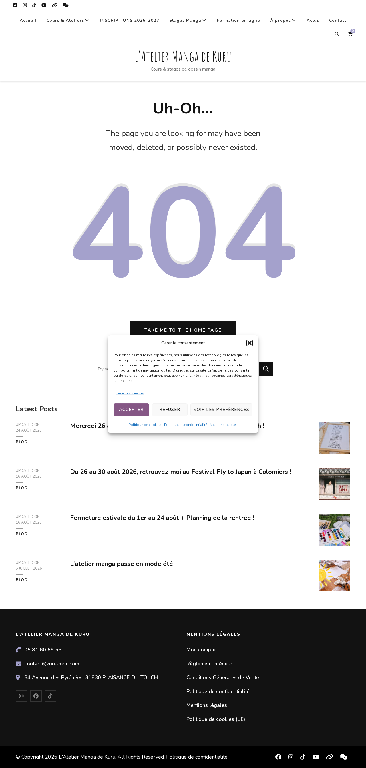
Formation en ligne (238, 20)
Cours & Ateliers (65, 20)
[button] (249, 343)
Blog (21, 442)
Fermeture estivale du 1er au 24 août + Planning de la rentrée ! (162, 518)
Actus (313, 20)
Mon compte (201, 649)
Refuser (169, 409)
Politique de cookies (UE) (215, 719)
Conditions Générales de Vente (222, 677)
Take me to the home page (183, 330)
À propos (280, 20)
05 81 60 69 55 (42, 649)
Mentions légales (224, 424)
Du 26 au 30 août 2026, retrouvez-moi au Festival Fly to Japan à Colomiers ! (180, 472)
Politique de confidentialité (185, 424)
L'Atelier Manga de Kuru (183, 56)
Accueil (28, 20)
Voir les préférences (221, 409)
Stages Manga (185, 20)
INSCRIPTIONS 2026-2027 (129, 20)
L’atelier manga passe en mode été (121, 564)
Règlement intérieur (209, 663)
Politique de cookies (145, 424)
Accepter (131, 409)
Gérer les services (130, 393)
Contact (337, 20)
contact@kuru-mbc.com (51, 663)
